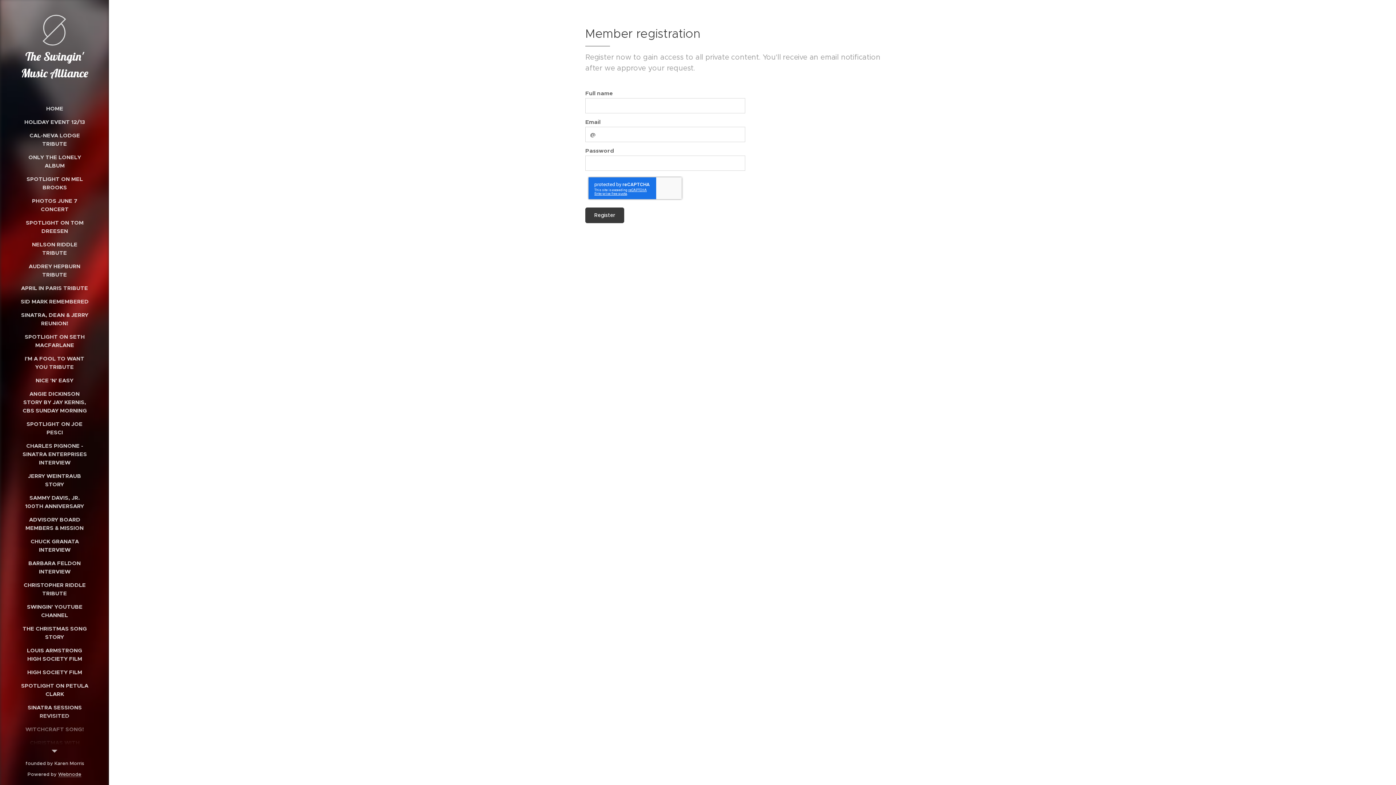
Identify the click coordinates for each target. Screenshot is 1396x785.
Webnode (69, 774)
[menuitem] (54, 108)
